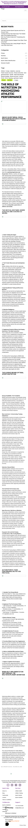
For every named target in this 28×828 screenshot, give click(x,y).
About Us (4, 791)
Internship (4, 811)
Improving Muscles (19, 74)
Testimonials (5, 795)
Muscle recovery (14, 76)
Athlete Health (18, 791)
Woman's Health (5, 63)
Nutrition (3, 55)
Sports (21, 78)
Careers (4, 809)
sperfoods (16, 78)
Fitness (3, 53)
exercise (18, 71)
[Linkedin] (20, 785)
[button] (16, 824)
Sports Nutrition (18, 797)
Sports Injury (4, 58)
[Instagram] (8, 785)
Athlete (3, 71)
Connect (4, 797)
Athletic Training (19, 793)
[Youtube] (16, 785)
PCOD (2, 78)
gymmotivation (5, 74)
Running (10, 78)
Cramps (8, 71)
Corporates (4, 807)
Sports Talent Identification (8, 60)
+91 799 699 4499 (19, 805)
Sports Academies (6, 805)
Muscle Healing (5, 76)
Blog (3, 793)
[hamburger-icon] (25, 10)
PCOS (6, 78)
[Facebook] (12, 785)
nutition (21, 76)
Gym (25, 72)
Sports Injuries (18, 795)
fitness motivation (18, 72)
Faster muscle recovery (7, 72)
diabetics (12, 71)
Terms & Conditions (6, 799)
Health (11, 74)
